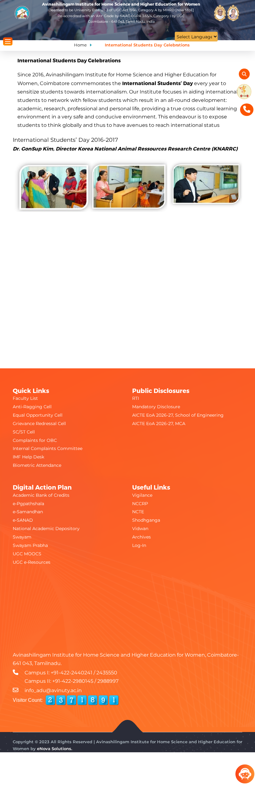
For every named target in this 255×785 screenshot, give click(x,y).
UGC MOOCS (27, 554)
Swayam (22, 537)
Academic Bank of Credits (41, 495)
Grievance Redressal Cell (39, 423)
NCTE (138, 512)
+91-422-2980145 (72, 681)
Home (80, 44)
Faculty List (25, 398)
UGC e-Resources (31, 562)
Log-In (139, 545)
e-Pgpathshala (28, 503)
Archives (141, 537)
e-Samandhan (28, 512)
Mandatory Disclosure (156, 406)
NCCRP (140, 503)
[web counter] (82, 700)
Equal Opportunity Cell (38, 415)
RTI (135, 398)
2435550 (106, 673)
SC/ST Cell (24, 432)
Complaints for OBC (35, 440)
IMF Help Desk (28, 457)
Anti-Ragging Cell (32, 406)
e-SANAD (23, 520)
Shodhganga (146, 520)
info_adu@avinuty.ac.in (53, 690)
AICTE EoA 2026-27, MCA (158, 423)
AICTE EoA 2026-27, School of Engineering (178, 415)
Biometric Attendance (37, 465)
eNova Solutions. (54, 748)
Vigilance (142, 495)
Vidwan (140, 528)
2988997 (107, 681)
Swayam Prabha (30, 545)
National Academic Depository (46, 528)
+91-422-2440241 (71, 673)
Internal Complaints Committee (47, 448)
